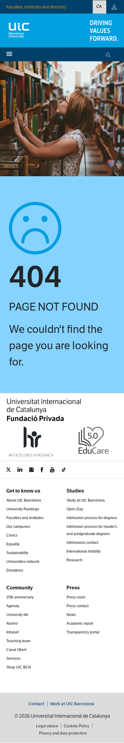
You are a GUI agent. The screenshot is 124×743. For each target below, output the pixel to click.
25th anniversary (20, 597)
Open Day (75, 509)
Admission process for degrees (92, 518)
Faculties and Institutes (25, 518)
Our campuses (18, 527)
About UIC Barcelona (23, 500)
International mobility (84, 551)
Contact (36, 703)
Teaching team (18, 641)
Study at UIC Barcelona (86, 500)
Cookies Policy (76, 726)
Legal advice (47, 726)
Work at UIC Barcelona (72, 703)
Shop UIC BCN (18, 667)
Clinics (11, 535)
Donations (14, 570)
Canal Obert (16, 650)
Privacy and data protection (63, 733)
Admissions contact (82, 543)
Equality (13, 544)
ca (99, 6)
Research (74, 560)
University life (17, 615)
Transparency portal (83, 632)
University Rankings (22, 509)
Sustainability (17, 553)
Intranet (12, 632)
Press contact (77, 606)
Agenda (12, 606)
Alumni (12, 623)
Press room (76, 597)
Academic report (80, 623)
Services (13, 658)
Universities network (22, 562)
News (71, 615)
